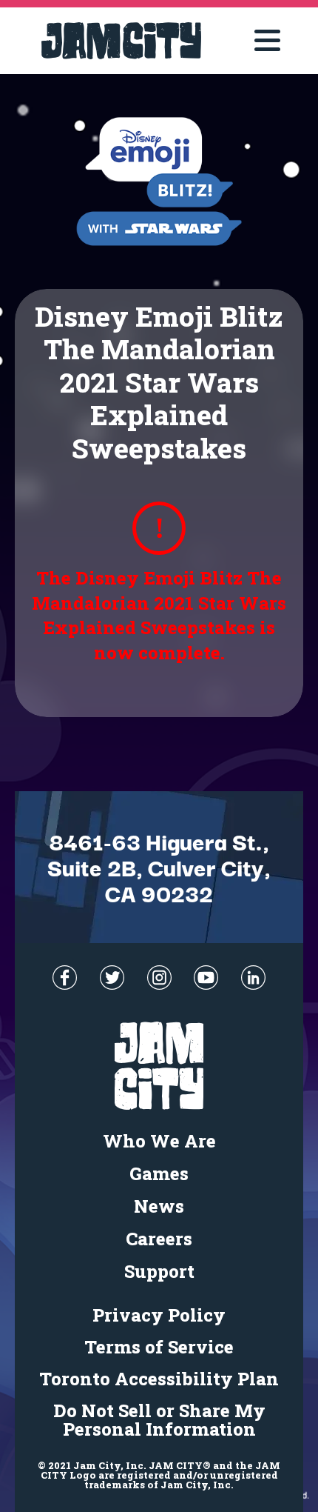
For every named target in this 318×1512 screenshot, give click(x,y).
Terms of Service (159, 1347)
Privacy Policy (159, 1315)
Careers (159, 1238)
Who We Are (159, 1141)
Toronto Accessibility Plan (159, 1379)
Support (159, 1271)
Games (159, 1173)
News (159, 1206)
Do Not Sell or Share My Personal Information (159, 1420)
